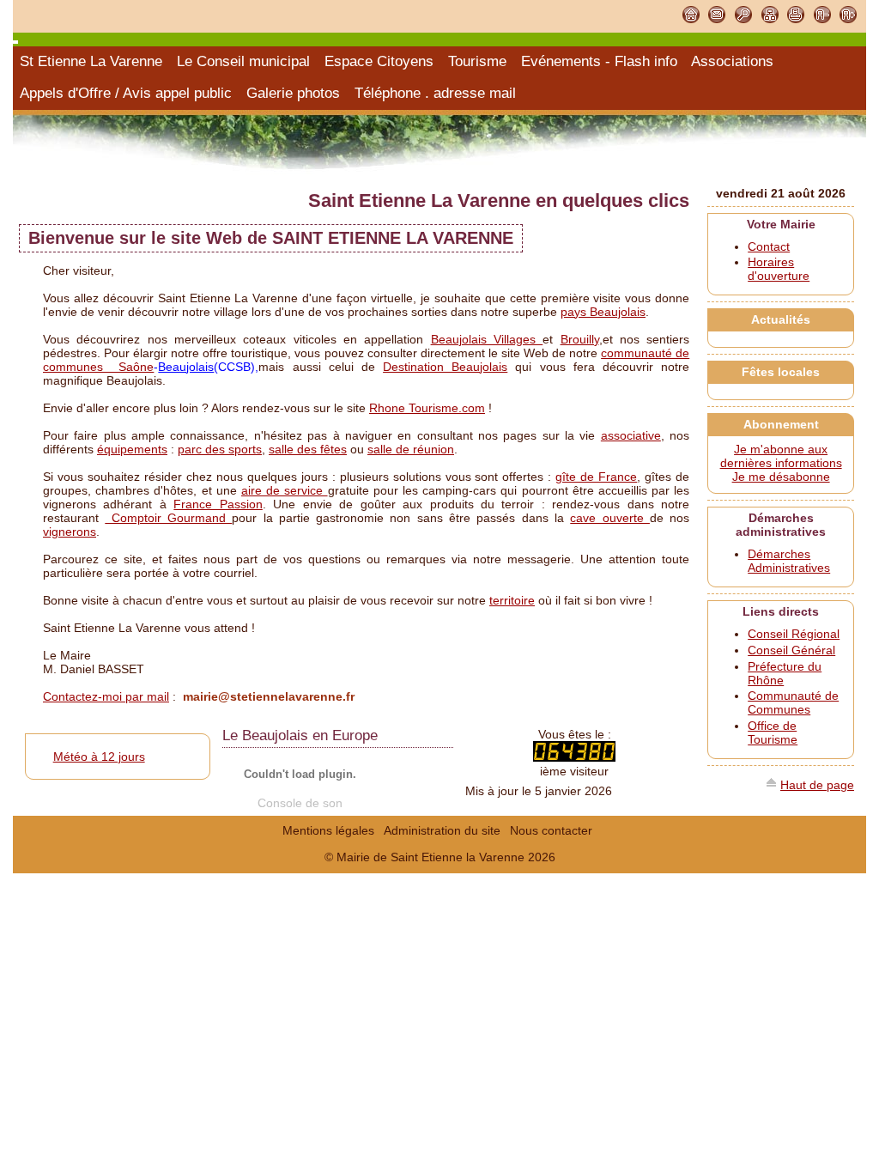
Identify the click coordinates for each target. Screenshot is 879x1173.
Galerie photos (293, 93)
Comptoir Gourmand (168, 518)
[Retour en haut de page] (771, 785)
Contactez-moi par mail (106, 696)
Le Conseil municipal (243, 61)
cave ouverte (610, 518)
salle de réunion (410, 449)
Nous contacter (551, 830)
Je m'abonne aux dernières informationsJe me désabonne (781, 462)
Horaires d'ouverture (778, 269)
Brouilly (580, 339)
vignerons (69, 531)
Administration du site (442, 830)
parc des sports (220, 449)
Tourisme (477, 61)
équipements (132, 449)
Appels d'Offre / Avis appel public (126, 93)
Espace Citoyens (378, 61)
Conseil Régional (794, 634)
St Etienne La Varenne (91, 61)
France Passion (217, 504)
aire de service (284, 490)
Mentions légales (328, 830)
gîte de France (596, 476)
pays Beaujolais (603, 312)
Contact (769, 246)
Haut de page (817, 785)
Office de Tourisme (772, 732)
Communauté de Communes (793, 702)
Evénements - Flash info (599, 61)
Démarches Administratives (789, 560)
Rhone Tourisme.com (427, 408)
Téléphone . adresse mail (435, 93)
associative (631, 435)
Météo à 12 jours (99, 756)
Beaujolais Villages (487, 339)
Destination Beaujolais (445, 367)
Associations (732, 61)
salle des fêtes (308, 449)
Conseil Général (791, 650)
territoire (512, 600)
